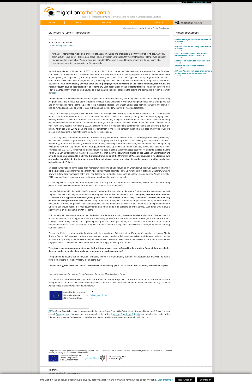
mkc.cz (186, 2)
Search (158, 22)
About (132, 22)
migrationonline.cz (199, 2)
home (52, 22)
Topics (77, 22)
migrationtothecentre (131, 28)
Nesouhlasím (185, 379)
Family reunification (65, 45)
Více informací (165, 379)
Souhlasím (205, 379)
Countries (105, 22)
